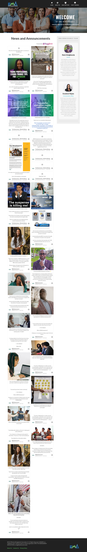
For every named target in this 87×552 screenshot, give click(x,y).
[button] (19, 51)
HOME (51, 5)
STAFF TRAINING (75, 5)
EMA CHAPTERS (65, 5)
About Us (9, 548)
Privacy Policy (23, 548)
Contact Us (16, 548)
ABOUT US (57, 5)
